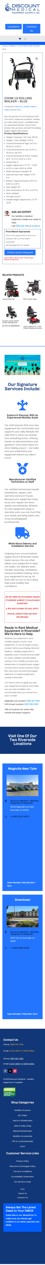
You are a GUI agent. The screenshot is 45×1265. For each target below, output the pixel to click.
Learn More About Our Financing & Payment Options (18, 259)
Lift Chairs (22, 1115)
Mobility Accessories (22, 1136)
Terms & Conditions (22, 1171)
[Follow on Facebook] (5, 1071)
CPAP (22, 1146)
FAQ (22, 1189)
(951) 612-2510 (33, 701)
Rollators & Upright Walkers (25, 106)
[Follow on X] (10, 1071)
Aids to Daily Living (22, 1125)
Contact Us (32, 28)
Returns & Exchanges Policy (23, 1166)
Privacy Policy (22, 1161)
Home (5, 46)
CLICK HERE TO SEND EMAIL (21, 1051)
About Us (22, 1193)
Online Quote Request (20, 252)
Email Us (36, 226)
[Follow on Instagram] (15, 1071)
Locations (13, 26)
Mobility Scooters (22, 1110)
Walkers (12, 46)
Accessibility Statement (22, 1176)
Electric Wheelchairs (22, 1120)
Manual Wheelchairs (22, 1131)
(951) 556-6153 (31, 704)
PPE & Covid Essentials (22, 1141)
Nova (19, 110)
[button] (37, 59)
